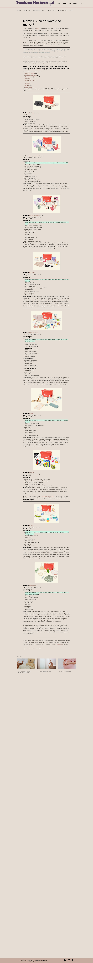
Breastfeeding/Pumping (38, 10)
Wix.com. (46, 960)
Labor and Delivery (51, 10)
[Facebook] (65, 960)
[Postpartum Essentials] (46, 663)
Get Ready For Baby (62, 10)
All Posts (19, 10)
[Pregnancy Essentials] (67, 663)
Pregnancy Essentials (65, 671)
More (71, 10)
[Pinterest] (73, 960)
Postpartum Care (27, 10)
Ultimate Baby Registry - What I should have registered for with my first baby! (25, 671)
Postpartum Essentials (45, 671)
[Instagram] (69, 960)
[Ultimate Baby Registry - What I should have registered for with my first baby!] (26, 663)
